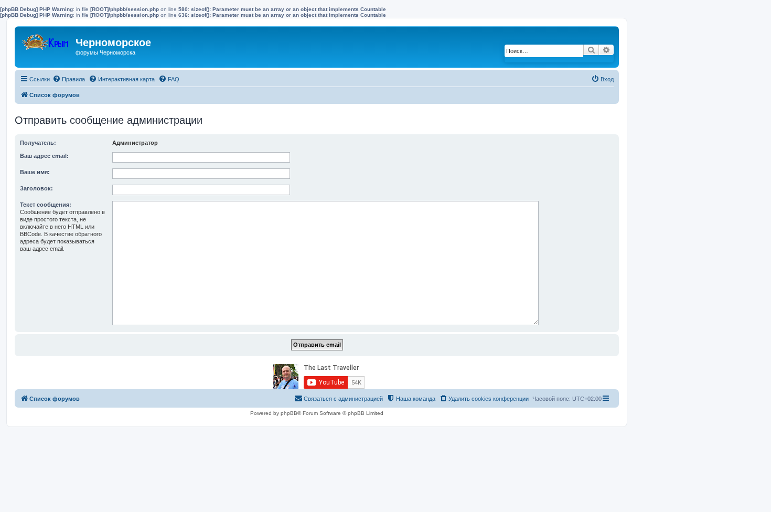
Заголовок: (36, 188)
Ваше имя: (35, 172)
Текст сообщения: (45, 204)
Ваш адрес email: (44, 156)
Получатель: (38, 143)
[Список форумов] (46, 39)
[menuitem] (68, 79)
